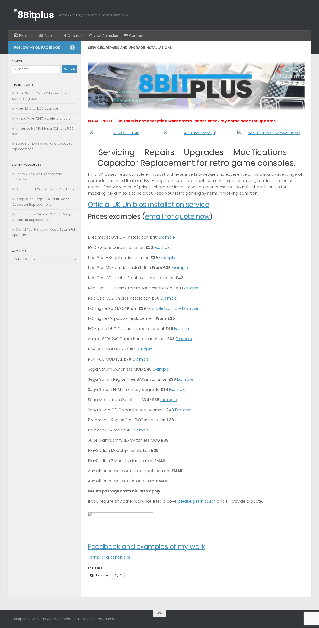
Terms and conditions (109, 557)
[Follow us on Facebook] (72, 47)
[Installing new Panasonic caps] (197, 133)
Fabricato (23, 214)
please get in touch (197, 501)
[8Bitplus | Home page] (34, 15)
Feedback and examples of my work (146, 546)
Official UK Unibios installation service (148, 204)
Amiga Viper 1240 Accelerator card (43, 118)
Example (166, 237)
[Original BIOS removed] (271, 133)
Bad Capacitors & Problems (52, 189)
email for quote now (177, 216)
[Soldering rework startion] (123, 133)
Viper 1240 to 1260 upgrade (37, 108)
